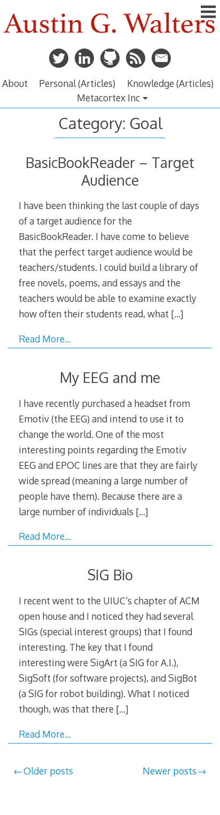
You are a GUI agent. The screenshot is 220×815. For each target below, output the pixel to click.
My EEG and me (110, 377)
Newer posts (170, 771)
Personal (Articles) (77, 83)
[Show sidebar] (208, 12)
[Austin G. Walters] (110, 36)
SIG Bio (110, 575)
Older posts (48, 771)
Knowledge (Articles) (170, 83)
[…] (177, 313)
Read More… (45, 339)
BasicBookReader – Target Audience (110, 171)
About (15, 83)
